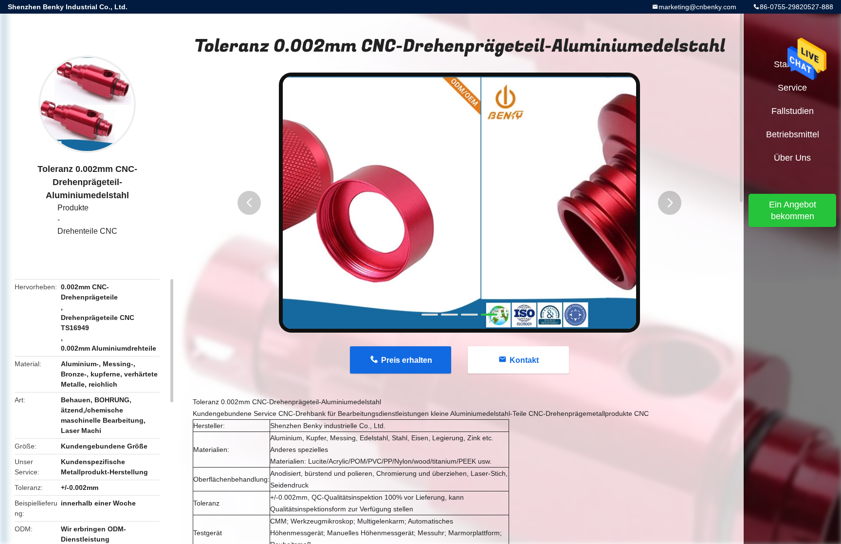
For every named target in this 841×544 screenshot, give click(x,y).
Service (792, 88)
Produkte (73, 208)
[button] (249, 203)
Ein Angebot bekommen (792, 210)
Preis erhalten (406, 360)
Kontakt (524, 360)
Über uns (792, 158)
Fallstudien (792, 111)
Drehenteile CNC (87, 231)
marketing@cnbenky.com (697, 7)
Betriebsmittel (792, 134)
